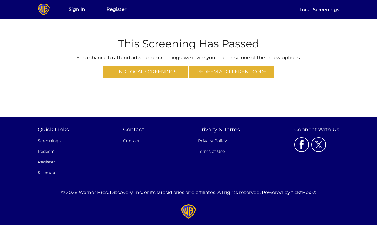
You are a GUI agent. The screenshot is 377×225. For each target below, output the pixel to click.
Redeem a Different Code (231, 72)
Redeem (46, 151)
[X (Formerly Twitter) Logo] (318, 144)
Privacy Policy (212, 140)
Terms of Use (211, 151)
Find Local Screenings (145, 72)
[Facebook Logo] (301, 144)
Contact (131, 140)
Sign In (77, 9)
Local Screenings (319, 9)
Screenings (49, 140)
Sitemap (46, 172)
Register (116, 9)
